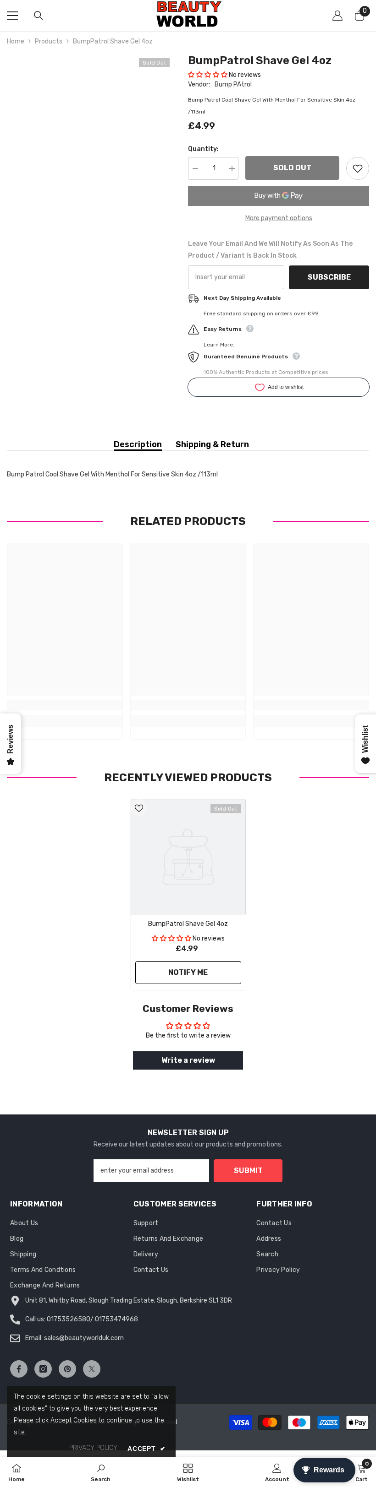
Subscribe (329, 277)
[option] (188, 895)
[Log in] (337, 16)
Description (138, 444)
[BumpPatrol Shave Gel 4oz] (188, 857)
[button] (207, 75)
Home (15, 41)
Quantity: (203, 149)
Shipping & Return (212, 444)
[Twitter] (91, 1369)
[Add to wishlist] (357, 168)
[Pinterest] (67, 1369)
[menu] (12, 15)
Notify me (188, 972)
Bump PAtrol (233, 84)
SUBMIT (248, 1170)
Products (48, 41)
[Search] (38, 15)
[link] (64, 705)
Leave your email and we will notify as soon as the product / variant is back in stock (270, 250)
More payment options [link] (278, 218)
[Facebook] (19, 1369)
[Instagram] (43, 1369)
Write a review (188, 1060)
